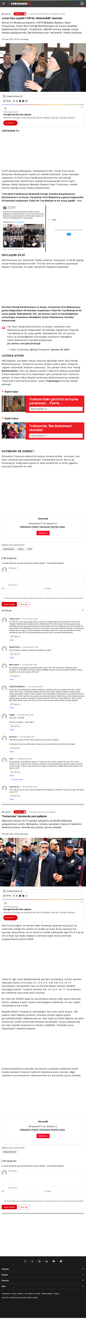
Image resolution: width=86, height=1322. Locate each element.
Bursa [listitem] (21, 549)
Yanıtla (11, 640)
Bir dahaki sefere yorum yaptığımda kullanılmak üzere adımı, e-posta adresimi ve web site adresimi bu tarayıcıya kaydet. (44, 598)
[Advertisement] (43, 151)
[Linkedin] (46, 1261)
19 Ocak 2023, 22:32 (24, 759)
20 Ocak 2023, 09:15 (25, 715)
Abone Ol (43, 533)
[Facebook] (25, 1261)
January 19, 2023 (60, 349)
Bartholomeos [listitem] (8, 549)
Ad (3, 588)
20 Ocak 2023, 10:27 (35, 687)
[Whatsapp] (61, 1261)
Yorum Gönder (9, 604)
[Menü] (4, 3)
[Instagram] (39, 1261)
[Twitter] (32, 1261)
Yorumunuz (13, 568)
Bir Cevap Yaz (9, 558)
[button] (24, 13)
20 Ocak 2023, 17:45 (30, 647)
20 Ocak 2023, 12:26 (29, 665)
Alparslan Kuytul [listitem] (9, 1152)
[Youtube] (53, 1261)
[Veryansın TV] (20, 3)
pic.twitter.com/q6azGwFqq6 (23, 343)
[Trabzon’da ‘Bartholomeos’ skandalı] (43, 431)
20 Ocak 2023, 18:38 (30, 619)
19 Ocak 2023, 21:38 (29, 787)
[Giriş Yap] (82, 3)
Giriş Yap (24, 604)
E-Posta (48, 588)
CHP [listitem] (29, 549)
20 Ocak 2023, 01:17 (27, 737)
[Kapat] (81, 107)
